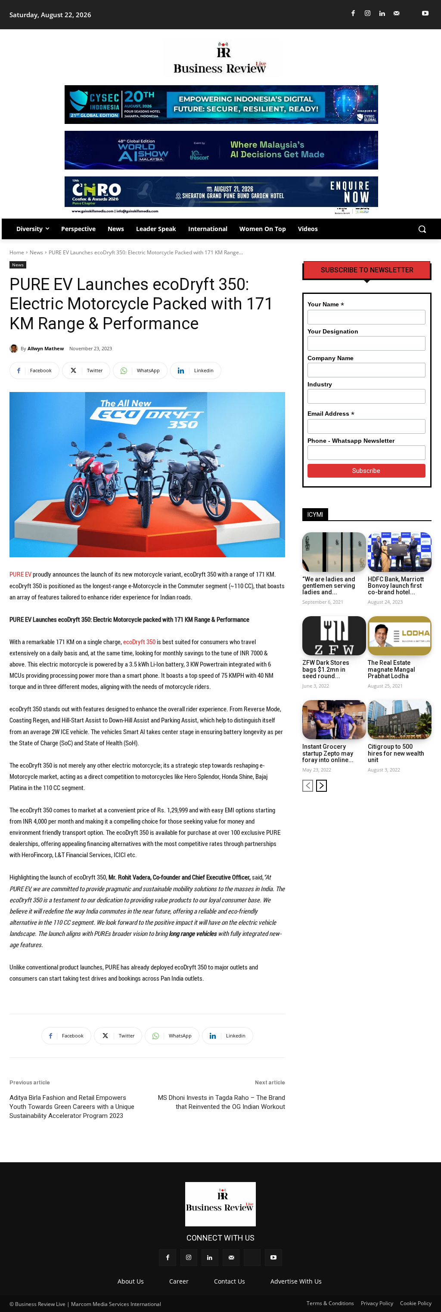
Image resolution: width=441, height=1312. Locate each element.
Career (179, 1281)
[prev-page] (307, 786)
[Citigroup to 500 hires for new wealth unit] (400, 720)
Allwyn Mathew (46, 348)
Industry (319, 384)
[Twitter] (411, 13)
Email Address (330, 414)
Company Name (330, 358)
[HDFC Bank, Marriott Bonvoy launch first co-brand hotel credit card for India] (400, 552)
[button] (422, 229)
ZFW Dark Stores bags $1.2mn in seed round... (325, 669)
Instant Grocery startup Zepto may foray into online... (328, 753)
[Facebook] (353, 13)
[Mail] (397, 13)
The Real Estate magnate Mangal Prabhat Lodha (391, 669)
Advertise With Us (296, 1281)
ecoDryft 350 (139, 641)
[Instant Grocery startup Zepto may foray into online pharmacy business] (334, 720)
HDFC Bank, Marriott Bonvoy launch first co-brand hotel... (396, 586)
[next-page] (321, 786)
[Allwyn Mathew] (15, 348)
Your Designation (332, 331)
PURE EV (20, 574)
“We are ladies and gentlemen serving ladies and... (328, 586)
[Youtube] (425, 13)
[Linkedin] (382, 13)
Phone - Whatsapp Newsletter (350, 440)
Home (16, 252)
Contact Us (229, 1281)
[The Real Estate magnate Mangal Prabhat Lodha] (400, 636)
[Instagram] (368, 13)
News (36, 252)
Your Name (325, 304)
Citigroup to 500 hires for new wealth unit (396, 753)
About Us (131, 1281)
